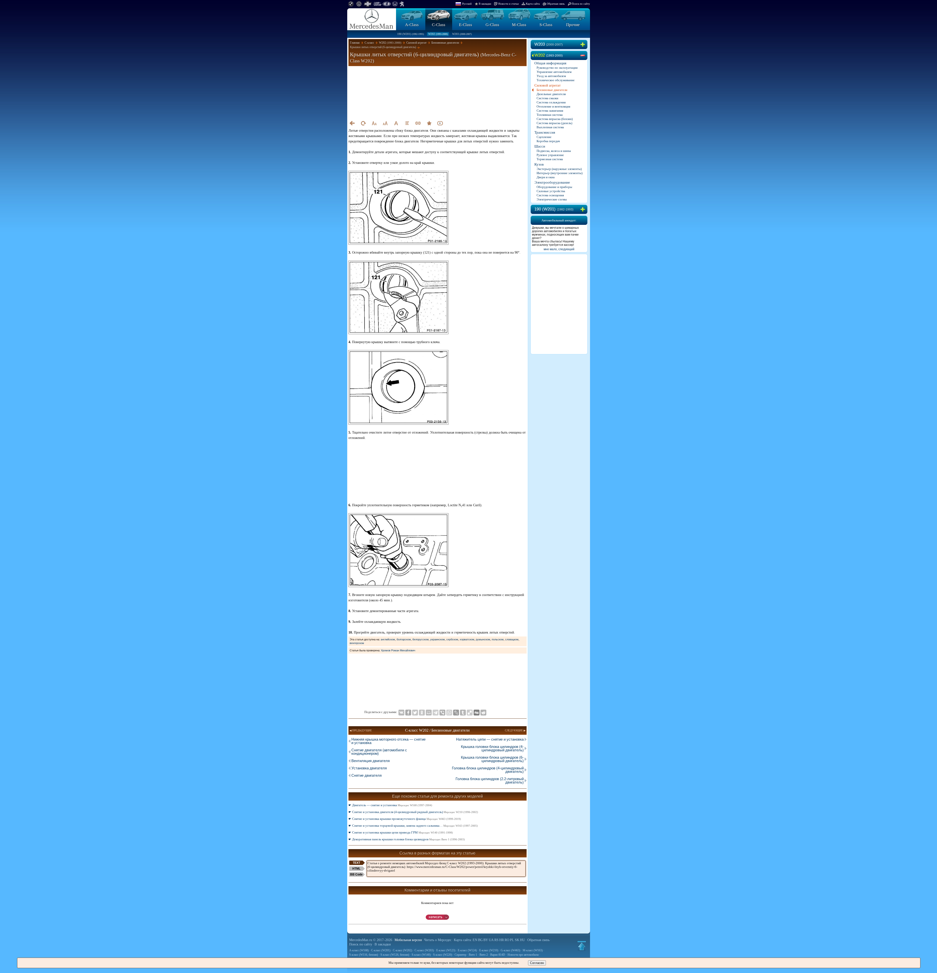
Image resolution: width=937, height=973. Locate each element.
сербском (452, 639)
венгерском (357, 643)
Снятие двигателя (366, 775)
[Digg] (476, 712)
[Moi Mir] (429, 712)
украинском (437, 639)
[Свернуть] (583, 55)
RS (496, 940)
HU (522, 940)
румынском (483, 639)
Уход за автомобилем (551, 76)
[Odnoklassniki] (422, 712)
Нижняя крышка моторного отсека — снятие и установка (388, 741)
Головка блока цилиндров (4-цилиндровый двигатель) (488, 770)
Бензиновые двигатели (552, 90)
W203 (462, 33)
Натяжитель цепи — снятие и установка (490, 739)
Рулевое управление (550, 155)
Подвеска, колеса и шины (554, 151)
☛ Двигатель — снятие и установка (390, 805)
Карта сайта (533, 3)
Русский (467, 3)
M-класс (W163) (533, 950)
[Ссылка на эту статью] (418, 123)
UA (491, 940)
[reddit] (483, 712)
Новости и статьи (508, 3)
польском (498, 639)
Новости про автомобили (523, 954)
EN (475, 940)
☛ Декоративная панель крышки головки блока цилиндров (406, 839)
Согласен (537, 963)
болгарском (404, 639)
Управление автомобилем (554, 72)
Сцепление (544, 137)
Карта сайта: (463, 940)
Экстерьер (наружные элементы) (559, 169)
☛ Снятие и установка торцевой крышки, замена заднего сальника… (413, 825)
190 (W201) (410, 33)
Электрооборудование (552, 182)
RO (507, 940)
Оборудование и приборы (554, 187)
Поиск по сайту (581, 3)
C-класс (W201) (380, 950)
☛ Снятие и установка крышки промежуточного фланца (404, 819)
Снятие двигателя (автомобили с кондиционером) (379, 751)
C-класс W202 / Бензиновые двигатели (437, 730)
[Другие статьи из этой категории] (407, 123)
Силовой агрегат (547, 85)
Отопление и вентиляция (553, 106)
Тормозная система (550, 159)
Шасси (539, 146)
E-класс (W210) (488, 950)
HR (501, 940)
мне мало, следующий (559, 249)
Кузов (539, 164)
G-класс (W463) (510, 950)
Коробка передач (548, 141)
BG (480, 940)
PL (512, 940)
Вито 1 (473, 954)
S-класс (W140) (421, 954)
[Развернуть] (583, 44)
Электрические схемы (552, 199)
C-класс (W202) (402, 950)
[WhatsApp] (449, 712)
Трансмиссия (544, 132)
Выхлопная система (550, 127)
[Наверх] (582, 945)
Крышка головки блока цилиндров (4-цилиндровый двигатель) (492, 748)
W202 (438, 33)
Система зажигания (550, 110)
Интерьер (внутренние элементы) (559, 173)
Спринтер (460, 954)
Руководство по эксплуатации (557, 68)
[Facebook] (408, 712)
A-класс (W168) (359, 950)
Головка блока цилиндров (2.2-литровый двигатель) (490, 780)
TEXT (356, 862)
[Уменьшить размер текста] (374, 123)
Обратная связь (556, 3)
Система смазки (547, 98)
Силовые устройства (551, 191)
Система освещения (550, 195)
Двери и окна (546, 177)
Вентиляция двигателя (370, 761)
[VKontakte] (401, 712)
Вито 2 (483, 954)
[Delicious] (470, 712)
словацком (512, 639)
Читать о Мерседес (437, 940)
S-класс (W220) (442, 954)
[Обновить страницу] (363, 123)
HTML (356, 868)
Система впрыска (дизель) (554, 123)
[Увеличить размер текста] (385, 123)
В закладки (485, 3)
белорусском (420, 639)
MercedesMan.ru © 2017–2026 (370, 940)
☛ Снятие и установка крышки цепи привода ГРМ (400, 832)
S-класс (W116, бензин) (363, 954)
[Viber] (442, 712)
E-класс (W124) (467, 950)
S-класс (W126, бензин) (394, 954)
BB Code (356, 874)
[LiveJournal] (456, 712)
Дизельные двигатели (551, 94)
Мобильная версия (408, 940)
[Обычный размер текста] (396, 123)
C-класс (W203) (424, 950)
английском (388, 639)
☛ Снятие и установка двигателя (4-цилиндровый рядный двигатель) (413, 812)
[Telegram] (435, 712)
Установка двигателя (369, 768)
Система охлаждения (551, 102)
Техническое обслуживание (556, 80)
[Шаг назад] (352, 123)
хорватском (467, 639)
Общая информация (550, 63)
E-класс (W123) (445, 950)
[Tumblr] (463, 712)
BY (485, 940)
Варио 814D (497, 954)
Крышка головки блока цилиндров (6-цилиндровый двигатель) (492, 759)
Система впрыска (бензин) (555, 119)
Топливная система (550, 115)
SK (517, 940)
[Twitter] (415, 712)
